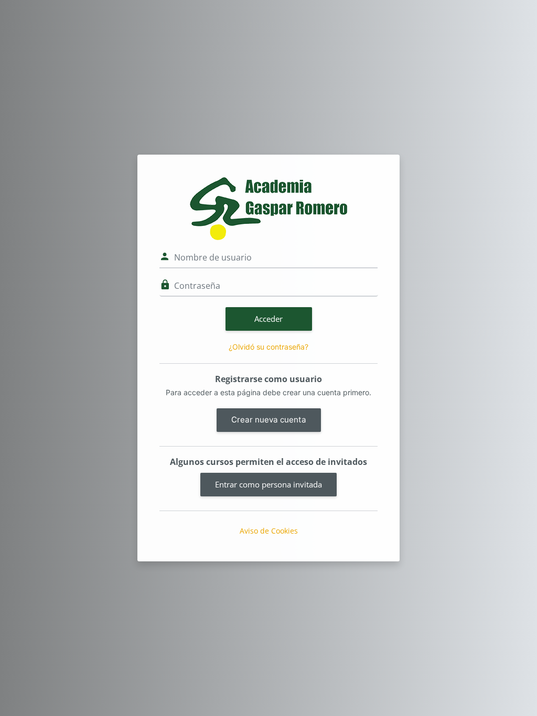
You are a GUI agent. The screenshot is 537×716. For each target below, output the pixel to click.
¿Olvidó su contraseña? (268, 346)
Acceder (268, 318)
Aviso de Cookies (269, 531)
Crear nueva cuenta (268, 420)
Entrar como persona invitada (268, 484)
